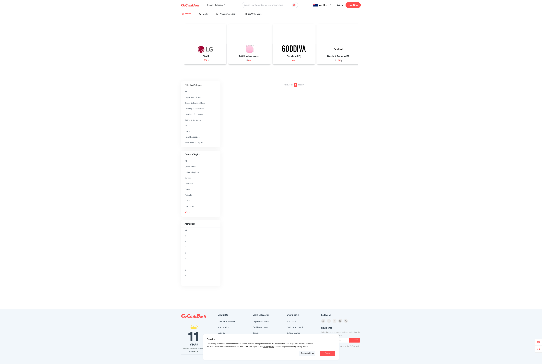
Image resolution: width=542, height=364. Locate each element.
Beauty (256, 333)
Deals (205, 14)
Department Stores (261, 322)
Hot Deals (291, 322)
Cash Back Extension (296, 327)
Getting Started (293, 333)
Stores (188, 14)
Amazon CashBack (228, 14)
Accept (327, 353)
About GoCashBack (226, 322)
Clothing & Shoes (260, 327)
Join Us (221, 333)
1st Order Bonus (255, 14)
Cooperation (223, 327)
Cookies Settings (307, 353)
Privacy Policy (268, 347)
